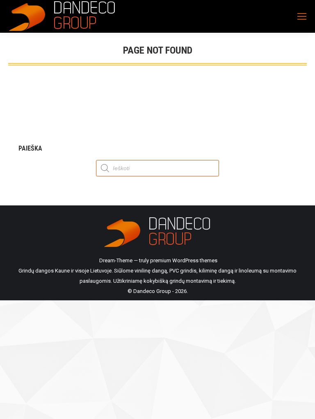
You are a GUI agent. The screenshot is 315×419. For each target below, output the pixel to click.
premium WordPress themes (183, 260)
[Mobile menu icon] (302, 16)
